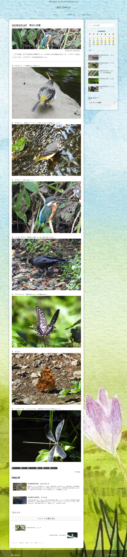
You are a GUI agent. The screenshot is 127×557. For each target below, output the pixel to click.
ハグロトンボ (33, 468)
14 (105, 41)
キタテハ (25, 468)
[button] (113, 25)
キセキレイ (54, 468)
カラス (40, 468)
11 (94, 41)
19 (97, 42)
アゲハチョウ (17, 468)
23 (113, 42)
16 (113, 41)
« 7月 (89, 50)
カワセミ (47, 468)
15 (109, 41)
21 (105, 42)
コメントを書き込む (46, 518)
